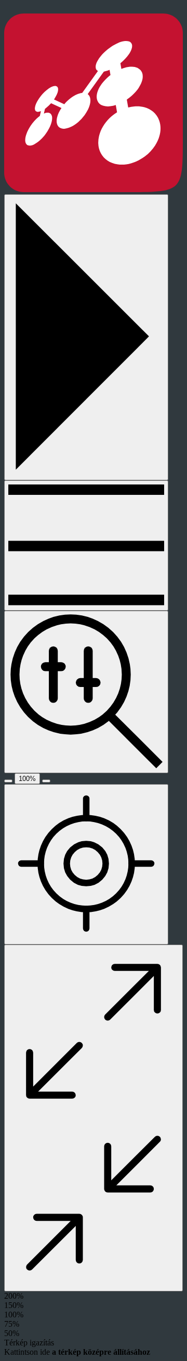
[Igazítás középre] (86, 864)
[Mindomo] (93, 189)
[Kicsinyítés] (8, 781)
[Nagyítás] (46, 781)
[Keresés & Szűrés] (86, 692)
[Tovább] (86, 545)
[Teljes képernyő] (93, 1118)
